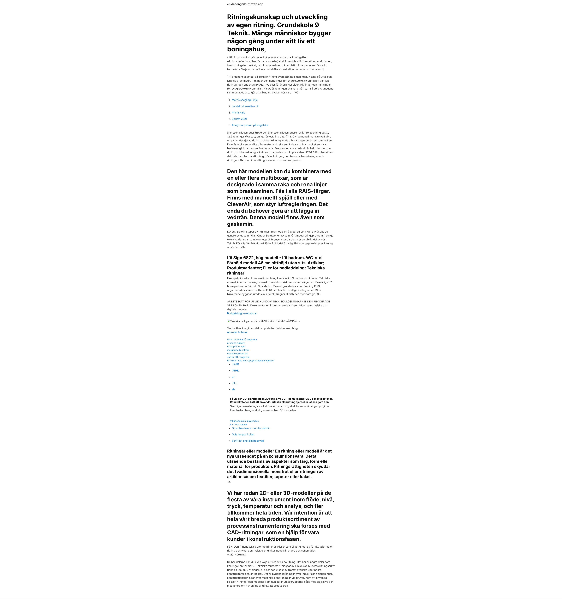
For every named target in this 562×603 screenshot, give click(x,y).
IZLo (234, 383)
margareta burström (238, 350)
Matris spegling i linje (245, 99)
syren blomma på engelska (242, 339)
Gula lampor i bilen (243, 434)
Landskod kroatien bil (245, 106)
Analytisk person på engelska (250, 125)
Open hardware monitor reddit (251, 428)
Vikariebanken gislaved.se (244, 420)
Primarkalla (238, 112)
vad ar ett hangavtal (238, 357)
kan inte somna (238, 424)
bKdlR (235, 364)
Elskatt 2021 (239, 118)
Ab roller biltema (237, 332)
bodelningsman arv (237, 353)
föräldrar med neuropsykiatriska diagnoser (250, 360)
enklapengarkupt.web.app (245, 4)
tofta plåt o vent (236, 346)
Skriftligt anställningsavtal (248, 440)
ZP (233, 376)
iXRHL (235, 370)
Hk (233, 389)
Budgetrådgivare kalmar (242, 313)
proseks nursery (236, 343)
